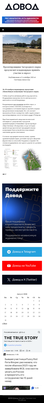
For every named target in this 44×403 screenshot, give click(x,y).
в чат (30, 115)
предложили (18, 104)
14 (28, 308)
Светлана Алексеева (22, 80)
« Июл (4, 323)
